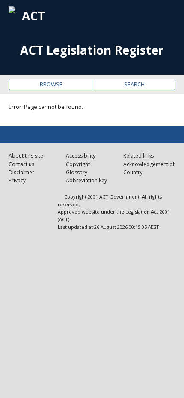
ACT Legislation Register (92, 50)
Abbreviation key (86, 180)
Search (134, 84)
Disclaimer (21, 172)
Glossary (76, 172)
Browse (51, 84)
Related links (138, 155)
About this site (26, 155)
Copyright (78, 164)
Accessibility (80, 155)
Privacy (17, 180)
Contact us (21, 164)
